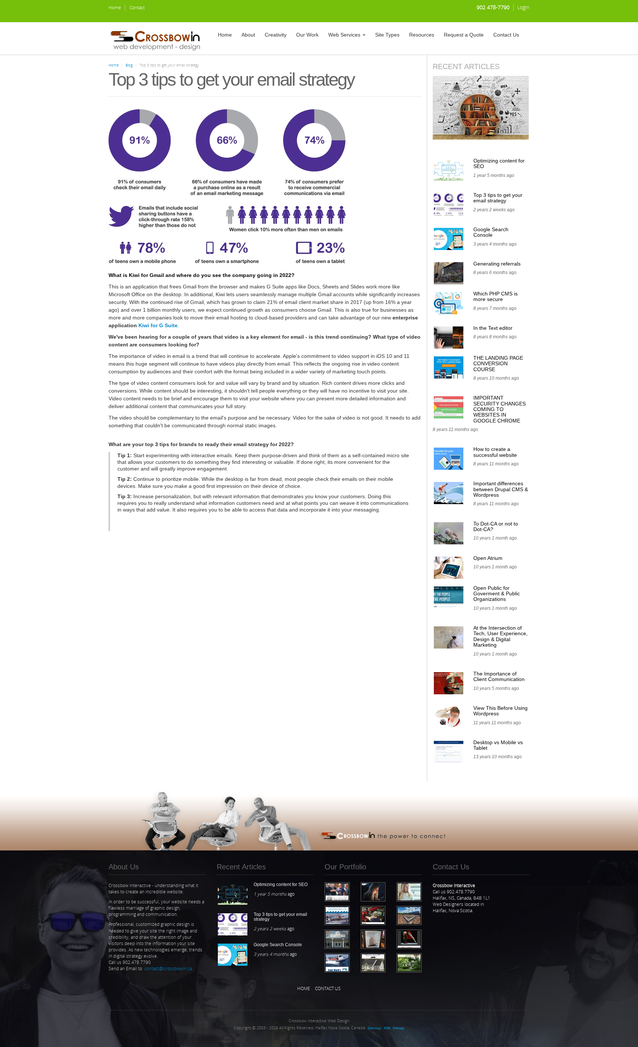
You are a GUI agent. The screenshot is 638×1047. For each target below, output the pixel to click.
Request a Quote (464, 35)
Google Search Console (490, 232)
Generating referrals (497, 264)
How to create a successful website (495, 452)
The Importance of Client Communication (499, 676)
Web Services (345, 35)
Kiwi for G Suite (158, 325)
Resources (421, 35)
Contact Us (506, 35)
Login (523, 7)
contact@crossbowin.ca (168, 968)
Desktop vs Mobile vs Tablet (498, 745)
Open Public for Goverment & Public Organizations (496, 593)
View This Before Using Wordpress (500, 710)
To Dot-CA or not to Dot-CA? (495, 526)
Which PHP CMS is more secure (495, 296)
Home (115, 7)
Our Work (307, 35)
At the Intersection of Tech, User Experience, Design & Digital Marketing (500, 636)
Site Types (387, 35)
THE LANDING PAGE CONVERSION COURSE (498, 363)
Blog (129, 65)
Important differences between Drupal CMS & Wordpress (500, 489)
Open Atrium (487, 558)
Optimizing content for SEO (499, 163)
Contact (137, 7)
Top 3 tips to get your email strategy (497, 197)
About (248, 35)
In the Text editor (492, 328)
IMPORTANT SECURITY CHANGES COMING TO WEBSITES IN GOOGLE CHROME (499, 409)
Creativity (276, 35)
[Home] (158, 38)
